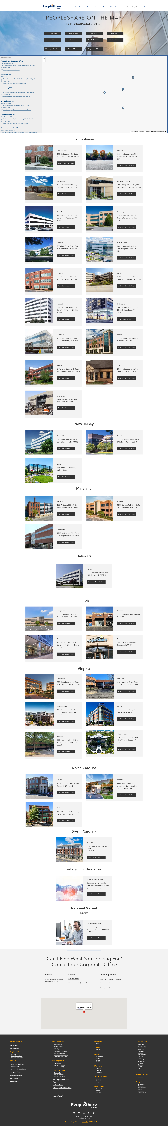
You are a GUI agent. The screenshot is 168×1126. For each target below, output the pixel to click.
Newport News (142, 1087)
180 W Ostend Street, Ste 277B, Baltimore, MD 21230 (68, 506)
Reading (140, 1066)
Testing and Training (59, 1076)
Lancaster (140, 1056)
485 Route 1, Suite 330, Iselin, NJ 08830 (66, 468)
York (139, 1068)
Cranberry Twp (142, 1048)
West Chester (141, 1070)
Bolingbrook (99, 1057)
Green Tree (141, 1049)
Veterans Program (16, 1066)
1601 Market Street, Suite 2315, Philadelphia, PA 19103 (127, 310)
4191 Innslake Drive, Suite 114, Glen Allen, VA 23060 (127, 683)
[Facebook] (74, 1113)
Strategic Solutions (16, 1056)
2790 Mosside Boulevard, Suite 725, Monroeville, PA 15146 (67, 310)
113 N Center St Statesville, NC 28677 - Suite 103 (68, 813)
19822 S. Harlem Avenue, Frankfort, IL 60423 (127, 643)
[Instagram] (84, 1113)
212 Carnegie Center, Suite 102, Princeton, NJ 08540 (128, 440)
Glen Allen (141, 1086)
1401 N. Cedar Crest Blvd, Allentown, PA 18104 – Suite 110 (128, 156)
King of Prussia (142, 1054)
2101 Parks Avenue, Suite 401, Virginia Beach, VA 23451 (127, 740)
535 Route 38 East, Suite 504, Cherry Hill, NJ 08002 (67, 440)
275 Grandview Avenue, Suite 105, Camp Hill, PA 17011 (127, 218)
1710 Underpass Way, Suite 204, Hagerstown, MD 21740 (68, 534)
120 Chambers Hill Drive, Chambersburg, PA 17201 (67, 186)
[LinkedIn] (79, 1113)
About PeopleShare (16, 1063)
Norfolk (140, 1089)
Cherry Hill (99, 1089)
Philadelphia (141, 1061)
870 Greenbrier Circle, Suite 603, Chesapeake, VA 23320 (68, 683)
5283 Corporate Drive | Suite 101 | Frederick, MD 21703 (128, 506)
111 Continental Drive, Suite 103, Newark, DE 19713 (98, 574)
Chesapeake (141, 1084)
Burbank (98, 1058)
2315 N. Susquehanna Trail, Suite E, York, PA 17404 (128, 370)
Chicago (98, 1060)
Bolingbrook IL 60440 (69, 617)
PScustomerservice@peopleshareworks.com (82, 983)
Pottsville (140, 1065)
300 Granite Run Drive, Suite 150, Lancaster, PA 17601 (68, 278)
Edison (98, 1090)
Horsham (140, 1053)
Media (139, 1058)
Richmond (141, 1091)
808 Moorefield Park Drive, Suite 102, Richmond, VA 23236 (67, 742)
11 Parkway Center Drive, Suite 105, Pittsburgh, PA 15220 (67, 218)
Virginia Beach (142, 1093)
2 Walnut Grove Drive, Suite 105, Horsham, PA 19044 (68, 247)
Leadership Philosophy (17, 1065)
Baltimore (98, 1069)
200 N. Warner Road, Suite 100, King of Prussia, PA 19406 (128, 248)
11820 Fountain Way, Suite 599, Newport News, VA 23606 (67, 712)
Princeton (98, 1092)
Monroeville (141, 1060)
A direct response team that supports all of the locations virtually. (98, 929)
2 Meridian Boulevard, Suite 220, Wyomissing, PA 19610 (68, 370)
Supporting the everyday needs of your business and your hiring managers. (98, 885)
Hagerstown (99, 1072)
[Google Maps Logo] (94, 1113)
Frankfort (98, 1062)
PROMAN (85, 1122)
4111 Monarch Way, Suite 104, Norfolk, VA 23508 (127, 711)
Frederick (98, 1070)
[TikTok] (89, 1113)
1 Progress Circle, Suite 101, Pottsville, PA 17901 (128, 339)
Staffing (13, 1054)
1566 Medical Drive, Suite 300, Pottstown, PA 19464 (67, 339)
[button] (101, 6)
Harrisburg (141, 1051)
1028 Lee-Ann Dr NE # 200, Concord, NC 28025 (68, 785)
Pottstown (141, 1063)
